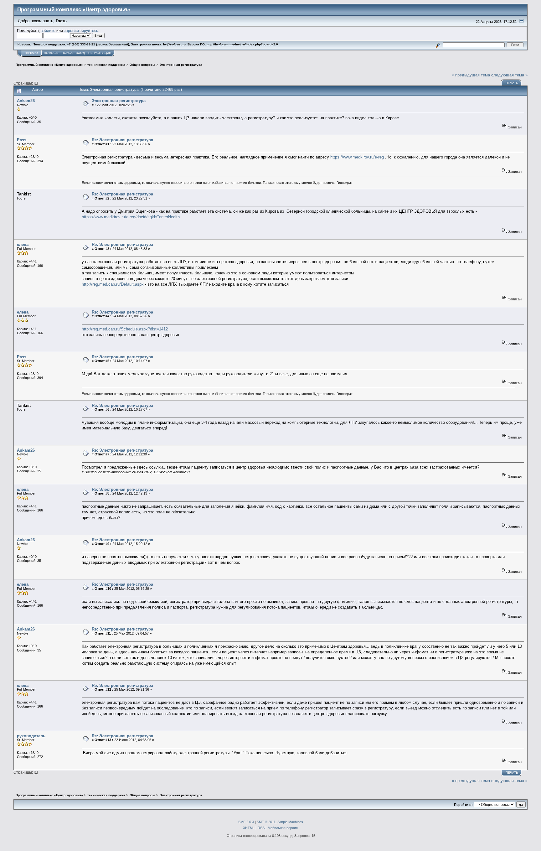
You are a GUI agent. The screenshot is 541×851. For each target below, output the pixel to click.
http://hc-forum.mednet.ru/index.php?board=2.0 (242, 44)
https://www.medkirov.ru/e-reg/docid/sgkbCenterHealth (131, 217)
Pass (21, 140)
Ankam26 (26, 100)
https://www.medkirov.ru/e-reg (357, 157)
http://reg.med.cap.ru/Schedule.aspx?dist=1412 (125, 329)
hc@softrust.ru (174, 44)
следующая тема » (509, 75)
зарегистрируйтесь (81, 31)
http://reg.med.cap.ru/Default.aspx (113, 284)
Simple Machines (290, 822)
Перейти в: (463, 805)
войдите (48, 31)
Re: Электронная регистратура (122, 140)
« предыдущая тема (471, 75)
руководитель (31, 736)
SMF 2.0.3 (246, 822)
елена (22, 244)
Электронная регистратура (119, 100)
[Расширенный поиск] (438, 44)
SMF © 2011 (266, 822)
